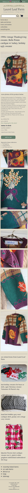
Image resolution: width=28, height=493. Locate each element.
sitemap (6, 476)
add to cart (8, 137)
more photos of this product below (12, 94)
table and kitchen (6, 22)
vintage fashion (6, 145)
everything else (5, 29)
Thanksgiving (5, 144)
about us (6, 471)
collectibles (4, 27)
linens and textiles (6, 24)
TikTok (23, 2)
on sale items (8, 469)
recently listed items (11, 467)
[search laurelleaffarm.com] (18, 16)
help (4, 474)
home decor (4, 20)
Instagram (14, 2)
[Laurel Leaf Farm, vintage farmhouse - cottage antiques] (14, 9)
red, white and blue (7, 147)
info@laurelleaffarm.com (14, 489)
